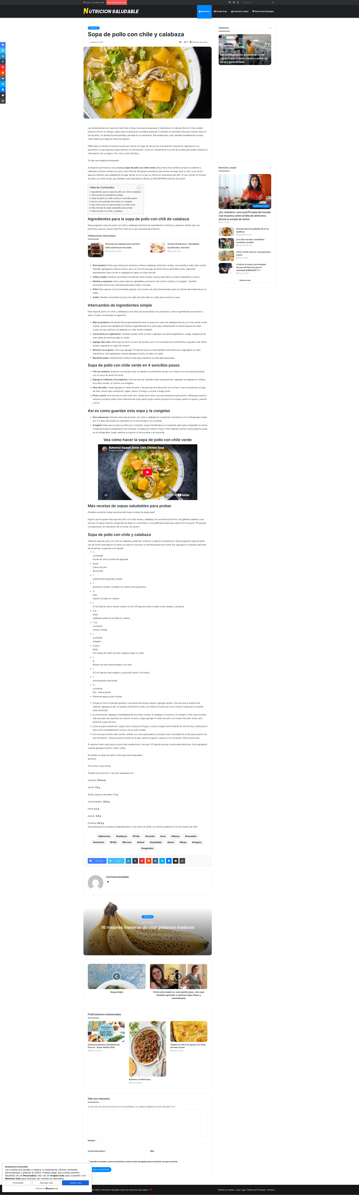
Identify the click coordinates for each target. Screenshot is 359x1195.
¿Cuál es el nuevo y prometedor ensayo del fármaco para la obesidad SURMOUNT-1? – (251, 267)
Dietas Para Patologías (264, 11)
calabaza (122, 836)
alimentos (105, 836)
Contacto (271, 1190)
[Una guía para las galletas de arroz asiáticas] (226, 231)
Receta (127, 842)
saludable (156, 842)
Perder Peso (221, 11)
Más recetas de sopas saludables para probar (112, 208)
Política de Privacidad (256, 1190)
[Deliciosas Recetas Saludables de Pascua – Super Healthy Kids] (106, 1031)
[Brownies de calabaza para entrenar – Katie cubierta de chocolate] (95, 249)
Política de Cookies (226, 1190)
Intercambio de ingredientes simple (107, 195)
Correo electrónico (97, 1151)
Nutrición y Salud (240, 11)
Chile (137, 836)
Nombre (92, 1140)
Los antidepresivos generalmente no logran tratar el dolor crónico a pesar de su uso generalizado (243, 58)
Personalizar (18, 1183)
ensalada (191, 836)
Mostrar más (245, 280)
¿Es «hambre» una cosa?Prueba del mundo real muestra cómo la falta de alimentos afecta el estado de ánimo (245, 216)
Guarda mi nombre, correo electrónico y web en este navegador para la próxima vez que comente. (134, 1161)
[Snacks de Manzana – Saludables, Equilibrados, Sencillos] (157, 247)
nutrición (99, 842)
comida (151, 836)
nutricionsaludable (117, 876)
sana (171, 842)
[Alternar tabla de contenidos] (138, 188)
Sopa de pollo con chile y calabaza (106, 211)
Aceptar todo (75, 1183)
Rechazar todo (46, 1183)
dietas (176, 836)
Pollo (114, 842)
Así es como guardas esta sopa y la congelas (112, 201)
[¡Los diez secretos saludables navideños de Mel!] (226, 243)
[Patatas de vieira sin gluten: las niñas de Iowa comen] (188, 1031)
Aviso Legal (241, 1190)
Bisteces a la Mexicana (139, 1079)
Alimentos (205, 11)
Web (152, 1151)
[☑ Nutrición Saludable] (111, 11)
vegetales (148, 848)
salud (141, 842)
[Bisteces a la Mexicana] (147, 1049)
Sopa (184, 842)
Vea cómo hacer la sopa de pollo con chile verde (113, 205)
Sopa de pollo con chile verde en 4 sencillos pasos (114, 198)
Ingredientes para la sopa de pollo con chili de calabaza (116, 192)
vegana (198, 842)
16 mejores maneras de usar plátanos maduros (147, 927)
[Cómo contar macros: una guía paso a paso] (226, 256)
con (164, 836)
